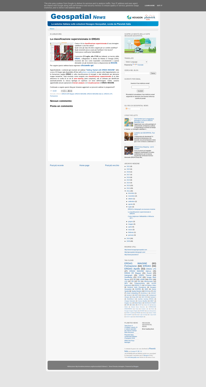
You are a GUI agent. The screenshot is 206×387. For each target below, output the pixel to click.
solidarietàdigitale (139, 316)
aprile (130, 227)
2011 (128, 191)
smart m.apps (129, 316)
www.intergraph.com (133, 357)
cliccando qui (87, 65)
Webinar (143, 295)
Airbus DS (146, 305)
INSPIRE (138, 289)
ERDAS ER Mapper (68, 94)
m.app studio (153, 314)
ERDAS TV (138, 285)
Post (128, 109)
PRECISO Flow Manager (129, 341)
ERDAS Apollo (132, 268)
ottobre (130, 198)
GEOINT (153, 293)
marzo (130, 229)
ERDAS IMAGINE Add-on (95, 94)
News (52, 29)
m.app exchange (143, 314)
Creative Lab (144, 308)
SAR (128, 305)
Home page (84, 165)
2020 (128, 169)
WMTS (137, 295)
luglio (130, 207)
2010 (128, 238)
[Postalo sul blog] (64, 91)
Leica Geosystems (151, 310)
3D (135, 279)
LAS (125, 281)
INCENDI (142, 310)
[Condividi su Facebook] (69, 91)
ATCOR (140, 305)
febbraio (131, 232)
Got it (159, 5)
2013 (128, 185)
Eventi (149, 273)
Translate (140, 65)
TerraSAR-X (129, 314)
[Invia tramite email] (62, 91)
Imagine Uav (128, 303)
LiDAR (142, 279)
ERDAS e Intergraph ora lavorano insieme (141, 209)
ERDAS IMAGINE (80, 94)
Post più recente (57, 165)
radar (133, 305)
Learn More (150, 5)
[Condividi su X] (66, 91)
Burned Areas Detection (138, 307)
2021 (128, 166)
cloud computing (132, 293)
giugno (130, 221)
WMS (146, 289)
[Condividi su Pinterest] (71, 91)
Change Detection (129, 301)
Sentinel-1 (153, 297)
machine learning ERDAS (145, 299)
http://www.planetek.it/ (131, 254)
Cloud (137, 308)
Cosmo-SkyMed (142, 301)
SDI (132, 281)
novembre (131, 196)
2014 (128, 182)
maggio (131, 224)
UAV (154, 291)
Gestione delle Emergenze (136, 287)
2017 (128, 174)
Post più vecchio (112, 165)
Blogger (135, 366)
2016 (128, 177)
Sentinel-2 (129, 295)
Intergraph (128, 275)
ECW (139, 277)
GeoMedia (128, 277)
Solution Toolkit (152, 312)
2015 (128, 180)
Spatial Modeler (137, 291)
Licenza (133, 351)
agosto (130, 204)
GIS (139, 281)
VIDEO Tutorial (145, 275)
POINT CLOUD (130, 312)
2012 (128, 188)
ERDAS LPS (108, 94)
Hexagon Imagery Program (131, 310)
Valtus (135, 314)
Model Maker (138, 303)
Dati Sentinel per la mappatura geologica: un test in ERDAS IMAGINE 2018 (144, 120)
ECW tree (147, 291)
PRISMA (138, 312)
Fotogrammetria (139, 283)
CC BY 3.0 (139, 351)
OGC (150, 279)
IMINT (152, 301)
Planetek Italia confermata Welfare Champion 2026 (130, 336)
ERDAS (147, 266)
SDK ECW (144, 297)
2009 (128, 241)
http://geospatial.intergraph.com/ (134, 252)
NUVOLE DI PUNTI (150, 303)
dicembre (131, 193)
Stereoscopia (148, 281)
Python (144, 312)
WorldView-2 (144, 293)
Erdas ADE (135, 297)
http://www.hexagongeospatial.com (135, 249)
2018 (128, 172)
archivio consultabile (88, 72)
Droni (152, 308)
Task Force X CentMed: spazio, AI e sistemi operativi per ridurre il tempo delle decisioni (130, 329)
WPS (126, 283)
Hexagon (146, 355)
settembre (131, 201)
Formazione (54, 96)
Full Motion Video (150, 285)
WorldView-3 (130, 299)
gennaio (131, 235)
